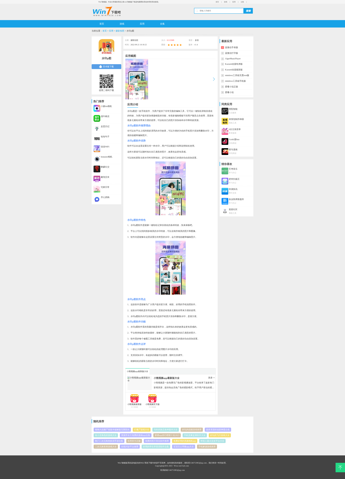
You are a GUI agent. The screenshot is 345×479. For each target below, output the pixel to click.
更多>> (211, 378)
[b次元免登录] (225, 133)
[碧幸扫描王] (225, 183)
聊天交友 (232, 193)
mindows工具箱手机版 (235, 81)
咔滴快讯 (233, 189)
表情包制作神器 (236, 119)
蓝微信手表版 (231, 47)
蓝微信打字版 (231, 53)
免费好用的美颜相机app (184, 441)
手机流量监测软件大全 (195, 435)
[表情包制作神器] (225, 123)
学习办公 (232, 173)
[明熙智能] (225, 113)
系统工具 (232, 123)
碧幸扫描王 (234, 179)
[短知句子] (97, 136)
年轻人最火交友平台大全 (212, 441)
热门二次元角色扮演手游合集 (109, 441)
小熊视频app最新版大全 (167, 378)
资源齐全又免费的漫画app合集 (135, 435)
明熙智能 (233, 109)
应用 (234, 2)
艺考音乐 (233, 169)
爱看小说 (229, 92)
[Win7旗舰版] (132, 11)
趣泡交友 (105, 177)
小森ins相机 (106, 106)
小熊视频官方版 (152, 404)
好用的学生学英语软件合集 (156, 446)
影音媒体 (232, 133)
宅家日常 (105, 187)
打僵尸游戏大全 (141, 429)
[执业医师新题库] (225, 203)
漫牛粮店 (105, 116)
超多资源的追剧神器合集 (218, 429)
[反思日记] (97, 126)
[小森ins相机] (97, 106)
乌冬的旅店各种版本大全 (165, 429)
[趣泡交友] (97, 177)
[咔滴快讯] (225, 193)
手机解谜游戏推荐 (207, 446)
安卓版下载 (108, 66)
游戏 (225, 2)
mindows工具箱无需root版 (237, 75)
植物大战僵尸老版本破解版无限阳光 (112, 429)
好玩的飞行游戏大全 (220, 435)
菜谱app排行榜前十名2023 (167, 435)
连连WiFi (105, 147)
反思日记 (105, 126)
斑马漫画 (233, 149)
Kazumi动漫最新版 (234, 70)
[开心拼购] (97, 197)
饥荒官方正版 (134, 441)
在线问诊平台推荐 (129, 446)
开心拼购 (105, 197)
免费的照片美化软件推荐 (157, 441)
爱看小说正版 (231, 86)
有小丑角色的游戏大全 (106, 435)
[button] (214, 79)
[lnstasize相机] (97, 157)
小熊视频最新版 (134, 404)
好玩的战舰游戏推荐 (191, 429)
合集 (242, 2)
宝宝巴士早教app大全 (183, 446)
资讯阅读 (232, 143)
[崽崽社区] (225, 213)
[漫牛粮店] (97, 116)
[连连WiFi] (97, 147)
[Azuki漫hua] (225, 143)
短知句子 (105, 136)
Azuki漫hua (234, 139)
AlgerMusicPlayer (233, 58)
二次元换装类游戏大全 (106, 446)
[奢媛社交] (97, 167)
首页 (217, 2)
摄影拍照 (120, 31)
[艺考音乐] (225, 172)
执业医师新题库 (236, 199)
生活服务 (232, 113)
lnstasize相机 (106, 157)
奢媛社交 (105, 167)
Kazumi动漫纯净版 (234, 64)
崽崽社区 (233, 209)
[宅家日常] (97, 187)
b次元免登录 (235, 129)
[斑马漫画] (225, 153)
